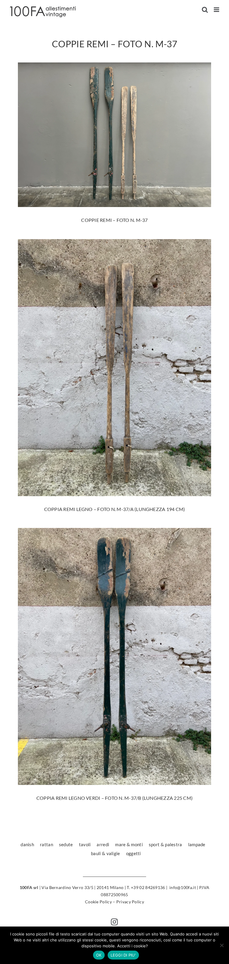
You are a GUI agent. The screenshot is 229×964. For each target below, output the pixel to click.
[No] (222, 945)
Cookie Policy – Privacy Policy (114, 901)
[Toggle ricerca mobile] (205, 10)
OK (99, 955)
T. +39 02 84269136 (146, 887)
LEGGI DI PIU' (123, 955)
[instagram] (114, 921)
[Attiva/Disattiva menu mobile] (217, 10)
